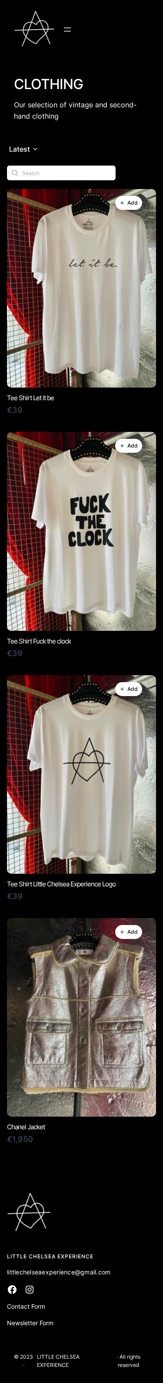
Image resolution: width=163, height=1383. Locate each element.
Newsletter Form (30, 1323)
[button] (24, 149)
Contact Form (26, 1306)
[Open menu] (67, 29)
